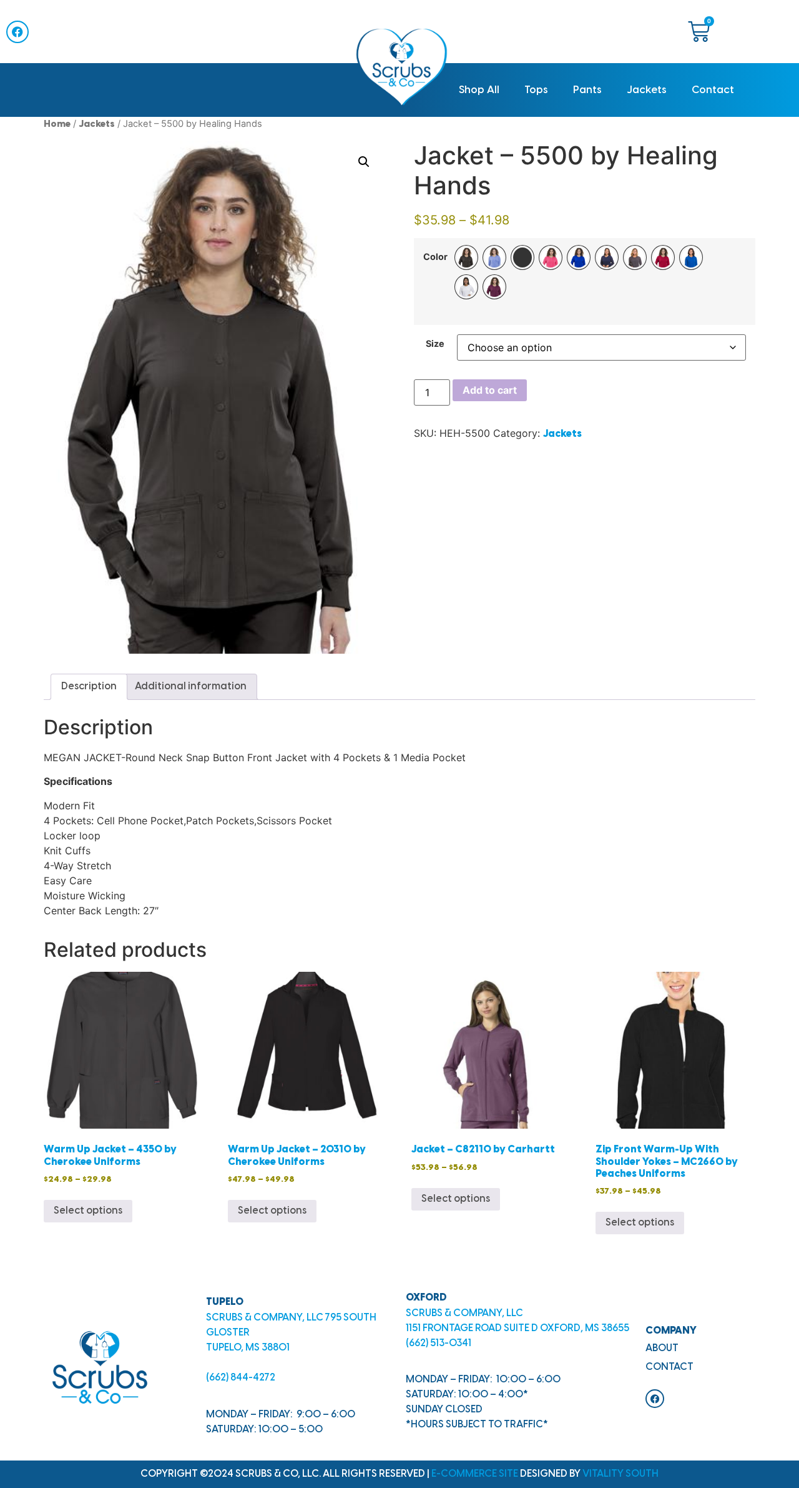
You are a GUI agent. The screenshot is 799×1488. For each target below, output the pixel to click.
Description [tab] (89, 686)
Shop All (479, 90)
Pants (587, 90)
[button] (364, 162)
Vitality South (620, 1474)
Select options (88, 1211)
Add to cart (490, 390)
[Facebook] (17, 32)
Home (57, 124)
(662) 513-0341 (438, 1343)
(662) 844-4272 (240, 1377)
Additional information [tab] (191, 686)
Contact (713, 90)
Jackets (647, 90)
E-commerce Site (474, 1474)
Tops (536, 90)
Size (435, 343)
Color (435, 256)
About (662, 1348)
